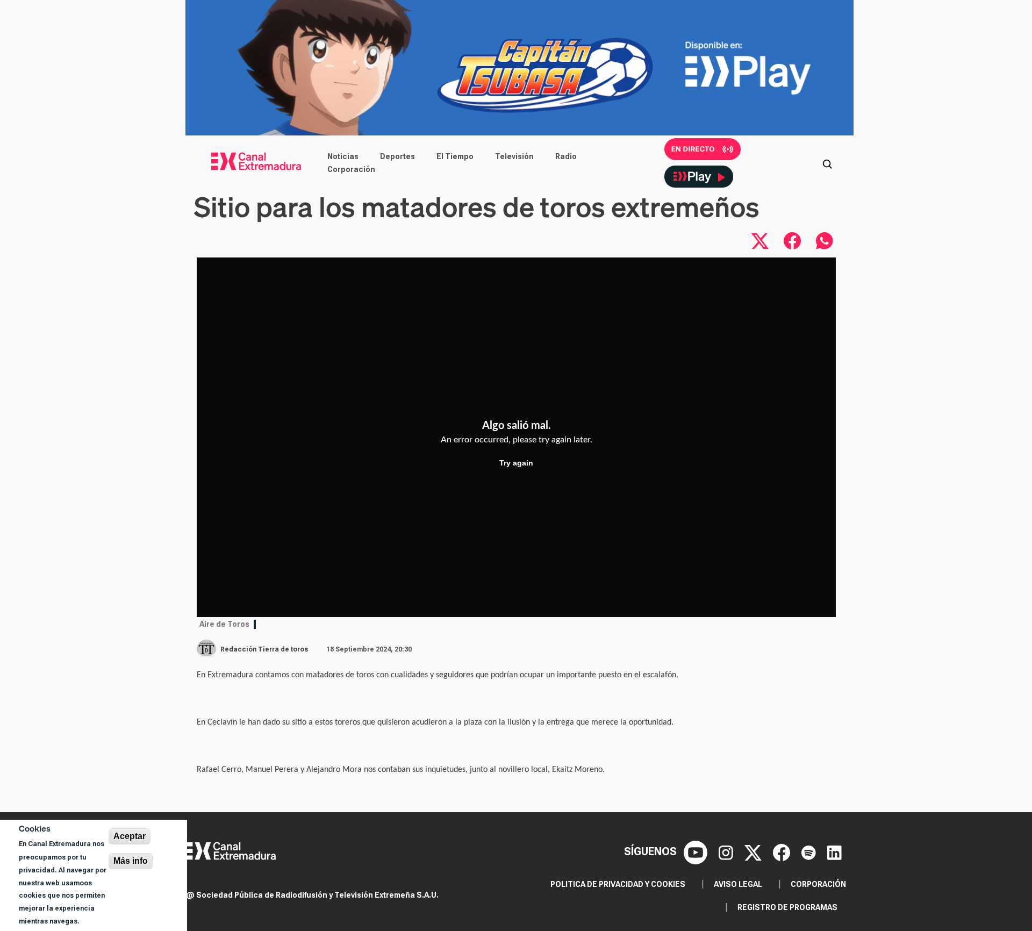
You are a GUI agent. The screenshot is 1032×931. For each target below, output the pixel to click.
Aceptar (129, 836)
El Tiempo (455, 156)
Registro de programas (787, 907)
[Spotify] (810, 851)
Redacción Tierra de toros (264, 649)
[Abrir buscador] (827, 163)
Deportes (397, 156)
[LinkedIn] (834, 851)
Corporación (351, 169)
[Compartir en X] (760, 241)
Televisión (514, 156)
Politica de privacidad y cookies (617, 884)
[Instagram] (727, 851)
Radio (566, 156)
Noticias (343, 156)
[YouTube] (697, 851)
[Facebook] (783, 851)
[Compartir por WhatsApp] (824, 241)
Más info (130, 860)
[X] (754, 851)
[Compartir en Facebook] (792, 241)
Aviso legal (738, 884)
